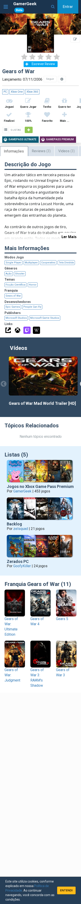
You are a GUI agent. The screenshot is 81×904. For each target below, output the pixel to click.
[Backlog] (40, 509)
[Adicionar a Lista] (29, 130)
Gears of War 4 (37, 621)
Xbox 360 (32, 91)
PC (5, 91)
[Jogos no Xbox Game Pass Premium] (40, 472)
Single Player (13, 262)
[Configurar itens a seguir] (62, 79)
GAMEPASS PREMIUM (60, 139)
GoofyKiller (22, 566)
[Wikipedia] (36, 330)
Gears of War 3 (63, 672)
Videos (66, 151)
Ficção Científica (15, 284)
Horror (32, 284)
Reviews (41, 151)
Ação (9, 273)
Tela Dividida (66, 262)
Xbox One (17, 91)
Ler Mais (68, 236)
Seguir (50, 78)
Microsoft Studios (16, 317)
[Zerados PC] (40, 547)
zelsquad (20, 529)
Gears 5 (62, 619)
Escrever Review (43, 64)
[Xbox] (17, 330)
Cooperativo (48, 262)
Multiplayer (31, 262)
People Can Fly (32, 306)
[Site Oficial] (8, 330)
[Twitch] (27, 330)
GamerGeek (24, 6)
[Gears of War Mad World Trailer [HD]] (43, 375)
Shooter (20, 273)
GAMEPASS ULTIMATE (22, 139)
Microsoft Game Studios (44, 317)
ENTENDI (66, 890)
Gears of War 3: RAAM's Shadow (37, 678)
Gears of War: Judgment (12, 675)
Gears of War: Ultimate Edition (11, 627)
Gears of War (13, 295)
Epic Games (13, 306)
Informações (14, 151)
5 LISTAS (15, 130)
